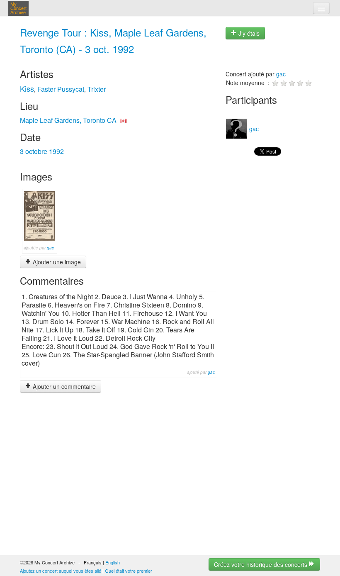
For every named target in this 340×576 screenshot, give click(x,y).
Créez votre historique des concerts (261, 564)
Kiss (27, 88)
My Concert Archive (18, 8)
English (112, 562)
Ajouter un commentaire (63, 386)
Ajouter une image (56, 262)
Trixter (96, 89)
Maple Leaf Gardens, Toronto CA (68, 120)
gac (50, 248)
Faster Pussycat (60, 89)
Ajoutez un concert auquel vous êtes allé (60, 570)
